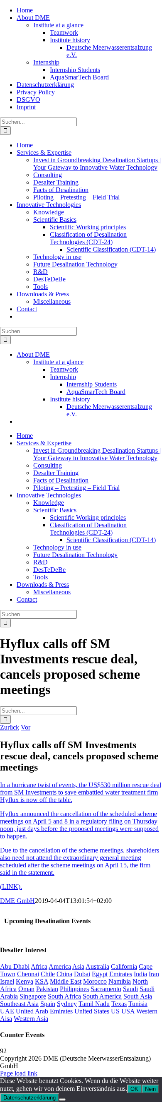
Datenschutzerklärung (29, 1098)
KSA (41, 981)
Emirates (120, 973)
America (60, 966)
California (124, 966)
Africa (39, 966)
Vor (25, 727)
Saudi (130, 988)
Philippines (74, 988)
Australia (97, 966)
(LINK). (11, 886)
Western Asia (31, 1018)
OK (134, 1089)
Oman (26, 988)
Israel (7, 981)
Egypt (100, 973)
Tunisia (137, 1003)
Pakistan (47, 988)
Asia (78, 966)
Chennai (28, 973)
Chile (48, 973)
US (115, 1011)
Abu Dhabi (14, 966)
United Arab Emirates (44, 1011)
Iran (154, 973)
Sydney (67, 1003)
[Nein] (62, 1099)
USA (128, 1011)
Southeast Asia (19, 1003)
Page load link (18, 1073)
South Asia (137, 996)
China (64, 973)
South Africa (64, 996)
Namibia (119, 981)
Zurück (9, 727)
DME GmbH (17, 900)
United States (91, 1011)
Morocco (95, 981)
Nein (150, 1089)
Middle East (65, 981)
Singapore (33, 996)
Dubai (82, 973)
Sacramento (106, 988)
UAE (7, 1011)
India (140, 973)
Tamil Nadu (94, 1003)
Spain (47, 1003)
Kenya (24, 981)
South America (102, 996)
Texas (119, 1003)
